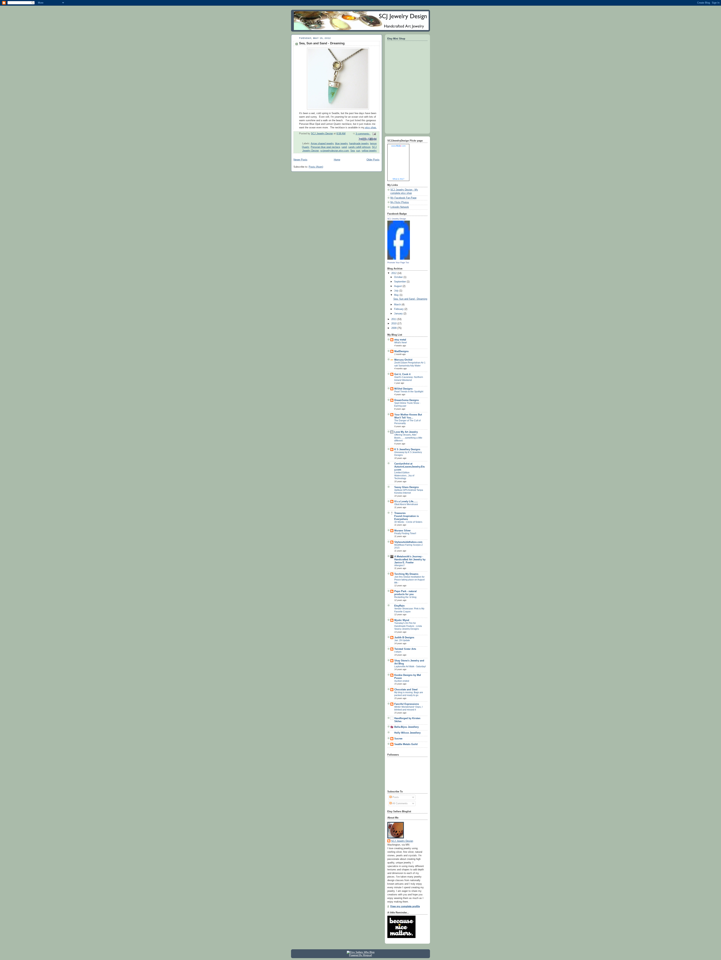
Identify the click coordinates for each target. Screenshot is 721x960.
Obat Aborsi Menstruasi (406, 504)
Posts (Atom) (316, 167)
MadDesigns (401, 351)
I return (397, 652)
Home (337, 159)
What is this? (398, 179)
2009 (394, 328)
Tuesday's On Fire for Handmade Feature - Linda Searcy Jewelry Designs (408, 626)
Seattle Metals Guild (406, 744)
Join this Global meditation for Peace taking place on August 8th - (409, 580)
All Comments (400, 803)
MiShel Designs (403, 388)
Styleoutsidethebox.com (408, 542)
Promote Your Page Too (398, 262)
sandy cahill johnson (359, 147)
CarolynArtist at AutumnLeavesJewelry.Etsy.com (409, 466)
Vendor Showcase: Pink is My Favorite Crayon (409, 610)
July (396, 290)
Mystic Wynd (401, 620)
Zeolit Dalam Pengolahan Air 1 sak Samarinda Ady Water (409, 364)
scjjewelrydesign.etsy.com (334, 150)
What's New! (400, 342)
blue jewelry (341, 143)
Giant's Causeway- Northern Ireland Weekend (408, 378)
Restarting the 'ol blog (405, 597)
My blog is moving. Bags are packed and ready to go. (408, 694)
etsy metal (400, 339)
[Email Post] (374, 133)
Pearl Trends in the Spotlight (408, 391)
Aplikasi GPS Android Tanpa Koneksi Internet (408, 491)
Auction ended (401, 681)
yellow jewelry (369, 150)
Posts (395, 797)
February (399, 309)
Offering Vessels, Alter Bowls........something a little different (408, 437)
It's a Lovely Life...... (406, 501)
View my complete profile (405, 906)
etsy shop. (370, 127)
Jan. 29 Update (402, 640)
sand (344, 147)
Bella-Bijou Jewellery (406, 727)
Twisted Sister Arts (405, 649)
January (398, 313)
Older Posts (373, 159)
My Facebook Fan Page (403, 198)
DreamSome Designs (406, 400)
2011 (394, 319)
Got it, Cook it (402, 374)
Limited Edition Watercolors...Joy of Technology (404, 475)
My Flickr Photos (399, 202)
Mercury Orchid (403, 360)
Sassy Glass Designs (406, 487)
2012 (394, 273)
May (397, 295)
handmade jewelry (359, 143)
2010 (394, 323)
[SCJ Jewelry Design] (398, 259)
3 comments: (363, 133)
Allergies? (399, 565)
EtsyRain (399, 605)
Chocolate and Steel (406, 689)
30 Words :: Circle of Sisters (408, 522)
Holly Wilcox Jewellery (407, 733)
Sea (352, 150)
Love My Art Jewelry (406, 432)
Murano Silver (402, 530)
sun (358, 150)
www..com (398, 146)
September (400, 281)
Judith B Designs (404, 637)
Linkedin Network (399, 207)
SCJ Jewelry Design (396, 219)
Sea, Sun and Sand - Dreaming (322, 43)
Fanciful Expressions (406, 704)
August (398, 286)
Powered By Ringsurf (360, 955)
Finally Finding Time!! (405, 533)
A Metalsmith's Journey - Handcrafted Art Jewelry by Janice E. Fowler (409, 559)
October (398, 277)
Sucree (398, 738)
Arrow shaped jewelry (322, 143)
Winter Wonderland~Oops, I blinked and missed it (408, 708)
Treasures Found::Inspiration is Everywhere (406, 516)
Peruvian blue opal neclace (325, 147)
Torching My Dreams (406, 574)
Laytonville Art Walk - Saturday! (410, 666)
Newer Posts (300, 159)
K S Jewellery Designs (407, 449)
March (398, 304)
